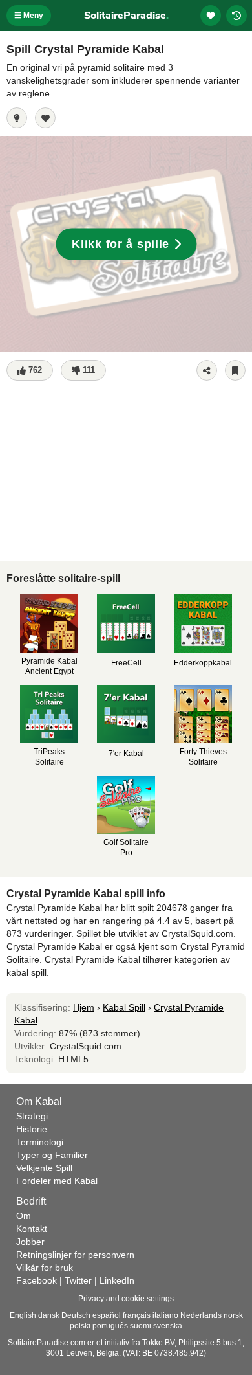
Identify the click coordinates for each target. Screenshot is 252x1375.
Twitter (78, 1280)
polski (80, 1325)
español (106, 1315)
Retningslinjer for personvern (75, 1254)
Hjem (83, 1007)
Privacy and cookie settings (126, 1298)
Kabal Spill (124, 1007)
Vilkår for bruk (44, 1267)
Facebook (36, 1280)
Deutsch (75, 1315)
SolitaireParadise (126, 15)
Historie (31, 1129)
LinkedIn (117, 1280)
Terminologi (39, 1142)
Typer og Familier (52, 1155)
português (110, 1325)
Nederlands (201, 1315)
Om (23, 1216)
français (137, 1315)
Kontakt (31, 1229)
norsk (233, 1315)
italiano (165, 1315)
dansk (48, 1315)
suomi (140, 1325)
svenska (167, 1325)
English (23, 1315)
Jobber (30, 1241)
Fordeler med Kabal (57, 1181)
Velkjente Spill (44, 1168)
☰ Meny (28, 15)
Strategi (32, 1116)
